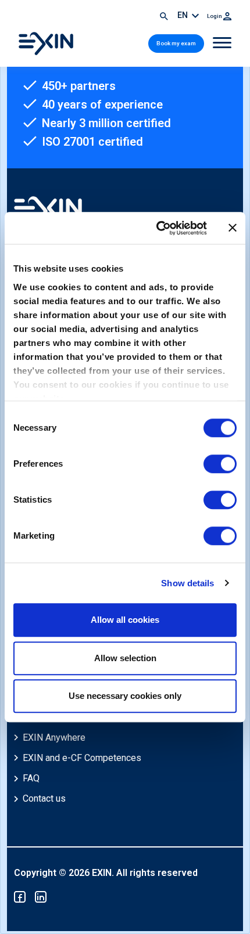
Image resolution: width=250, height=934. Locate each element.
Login (215, 16)
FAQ (31, 778)
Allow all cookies (125, 620)
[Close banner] (232, 228)
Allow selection (125, 658)
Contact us (44, 798)
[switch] (220, 464)
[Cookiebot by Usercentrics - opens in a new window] (157, 228)
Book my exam (176, 43)
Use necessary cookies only (125, 696)
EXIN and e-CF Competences (82, 757)
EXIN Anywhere (54, 737)
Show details (187, 583)
